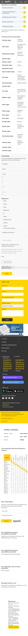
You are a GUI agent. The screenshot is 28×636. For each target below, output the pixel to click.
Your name (4, 285)
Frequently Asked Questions (9, 345)
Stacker (5, 226)
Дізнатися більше (13, 627)
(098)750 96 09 (7, 368)
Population (4, 192)
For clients (4, 339)
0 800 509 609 (7, 360)
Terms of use (4, 421)
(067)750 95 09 (20, 368)
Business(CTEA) (7, 219)
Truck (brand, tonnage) (9, 228)
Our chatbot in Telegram (12, 382)
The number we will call (8, 297)
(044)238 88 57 (7, 363)
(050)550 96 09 (20, 367)
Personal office (5, 348)
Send (7, 273)
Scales (5, 216)
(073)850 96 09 (7, 365)
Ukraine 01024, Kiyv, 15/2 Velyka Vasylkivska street (13, 414)
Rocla (5, 207)
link (7, 31)
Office (5, 201)
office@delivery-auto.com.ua (11, 415)
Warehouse (6, 210)
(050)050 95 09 (7, 367)
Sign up (6, 521)
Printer (5, 204)
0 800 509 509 (19, 360)
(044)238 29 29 (20, 363)
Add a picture (7, 262)
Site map (4, 351)
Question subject (6, 303)
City (2, 181)
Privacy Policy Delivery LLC (7, 418)
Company (4, 342)
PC (4, 213)
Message (4, 309)
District (3, 186)
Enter (21, 2)
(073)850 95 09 (20, 365)
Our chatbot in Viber (11, 377)
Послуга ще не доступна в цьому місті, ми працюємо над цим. (13, 614)
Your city (4, 291)
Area (2, 176)
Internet (5, 222)
